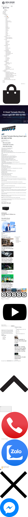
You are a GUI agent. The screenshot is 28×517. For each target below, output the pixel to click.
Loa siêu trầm (8, 58)
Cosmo (7, 29)
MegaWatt (5, 61)
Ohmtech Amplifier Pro (9, 37)
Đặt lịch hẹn (23, 83)
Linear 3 (7, 23)
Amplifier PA (7, 66)
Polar (6, 19)
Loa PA (7, 46)
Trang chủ (4, 12)
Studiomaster (6, 45)
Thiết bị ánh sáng (8, 52)
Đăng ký (5, 9)
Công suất (7, 49)
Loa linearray (7, 57)
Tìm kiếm (4, 336)
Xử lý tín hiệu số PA (8, 67)
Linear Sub (7, 28)
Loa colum (7, 59)
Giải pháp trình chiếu (7, 78)
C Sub (7, 31)
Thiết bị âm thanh (8, 51)
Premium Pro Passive (9, 21)
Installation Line (8, 35)
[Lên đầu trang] (14, 383)
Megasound (19, 360)
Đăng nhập (5, 10)
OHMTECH (17, 238)
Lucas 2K (7, 18)
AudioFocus (6, 14)
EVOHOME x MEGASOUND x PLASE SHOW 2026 (6, 272)
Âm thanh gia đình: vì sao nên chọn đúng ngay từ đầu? (7, 248)
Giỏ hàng (4, 339)
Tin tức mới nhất (5, 237)
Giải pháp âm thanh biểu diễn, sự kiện (11, 75)
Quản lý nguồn (8, 44)
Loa (6, 40)
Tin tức (4, 81)
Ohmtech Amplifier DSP (9, 38)
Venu (6, 15)
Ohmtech (5, 36)
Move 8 (7, 22)
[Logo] (14, 3)
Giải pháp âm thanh (7, 71)
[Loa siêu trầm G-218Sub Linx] (5, 208)
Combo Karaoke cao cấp (9, 53)
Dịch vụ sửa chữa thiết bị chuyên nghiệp (9, 79)
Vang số (7, 43)
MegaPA (5, 64)
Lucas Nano (7, 17)
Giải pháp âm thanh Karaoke (10, 72)
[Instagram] (8, 294)
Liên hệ (4, 82)
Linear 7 (7, 25)
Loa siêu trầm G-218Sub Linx (8, 214)
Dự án (4, 80)
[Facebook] (3, 299)
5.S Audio (5, 39)
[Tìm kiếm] (11, 6)
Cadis (6, 32)
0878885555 (3, 233)
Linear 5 (7, 24)
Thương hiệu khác (6, 50)
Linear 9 (7, 26)
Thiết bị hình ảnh (8, 54)
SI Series (7, 33)
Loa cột (7, 47)
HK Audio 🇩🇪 (6, 16)
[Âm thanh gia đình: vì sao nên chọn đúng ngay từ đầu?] (7, 242)
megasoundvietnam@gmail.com (20, 333)
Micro (6, 42)
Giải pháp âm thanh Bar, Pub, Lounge (11, 73)
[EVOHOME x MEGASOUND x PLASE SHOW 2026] (7, 266)
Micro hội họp (8, 68)
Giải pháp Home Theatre (9, 74)
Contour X (7, 30)
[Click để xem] (14, 128)
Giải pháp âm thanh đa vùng (10, 76)
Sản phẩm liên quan (6, 203)
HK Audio (17, 237)
